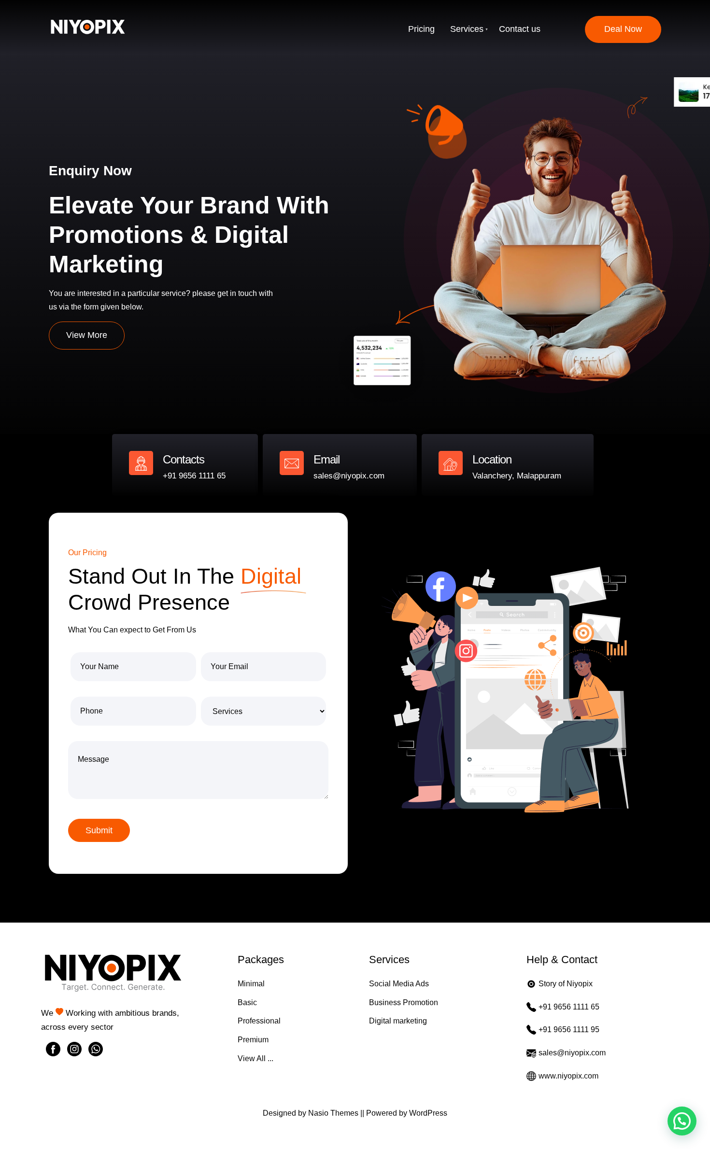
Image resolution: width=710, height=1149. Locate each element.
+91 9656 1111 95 (569, 1029)
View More (86, 335)
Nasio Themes (334, 1113)
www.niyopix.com (568, 1076)
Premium (253, 1040)
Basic (247, 1002)
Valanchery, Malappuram (516, 475)
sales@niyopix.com (348, 475)
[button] (681, 1121)
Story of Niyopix (566, 984)
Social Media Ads (399, 984)
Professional (259, 1021)
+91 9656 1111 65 (194, 475)
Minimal (251, 984)
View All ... (255, 1058)
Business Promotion (403, 1002)
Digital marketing (398, 1021)
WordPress (428, 1113)
